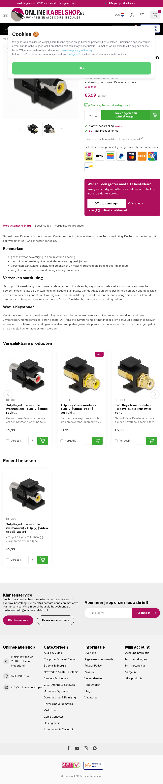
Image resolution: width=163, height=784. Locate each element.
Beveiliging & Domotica (58, 704)
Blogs (88, 691)
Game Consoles (54, 717)
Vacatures (90, 697)
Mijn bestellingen (136, 659)
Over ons (90, 653)
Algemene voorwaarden (99, 659)
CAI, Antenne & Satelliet (59, 685)
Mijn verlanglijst (135, 666)
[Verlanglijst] (142, 15)
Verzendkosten (93, 678)
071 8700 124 (20, 676)
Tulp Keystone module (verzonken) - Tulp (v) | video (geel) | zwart (27, 528)
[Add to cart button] (42, 560)
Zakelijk (89, 672)
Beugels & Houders (56, 678)
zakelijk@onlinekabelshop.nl (107, 210)
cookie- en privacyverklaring (76, 49)
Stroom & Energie (55, 666)
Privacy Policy (93, 666)
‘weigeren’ (74, 54)
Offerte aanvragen (106, 203)
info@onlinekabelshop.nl (32, 610)
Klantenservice (18, 620)
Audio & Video (53, 653)
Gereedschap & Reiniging (60, 697)
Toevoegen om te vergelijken (100, 139)
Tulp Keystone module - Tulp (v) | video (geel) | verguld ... (78, 408)
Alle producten (134, 678)
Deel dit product (131, 139)
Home (6, 39)
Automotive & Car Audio (59, 729)
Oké (81, 68)
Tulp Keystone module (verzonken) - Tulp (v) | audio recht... (27, 408)
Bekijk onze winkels (55, 620)
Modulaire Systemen (57, 691)
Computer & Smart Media (60, 659)
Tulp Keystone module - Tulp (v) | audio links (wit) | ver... (133, 408)
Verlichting (50, 710)
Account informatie (137, 653)
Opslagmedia (52, 723)
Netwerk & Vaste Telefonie (61, 672)
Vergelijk (16, 440)
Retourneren (92, 685)
